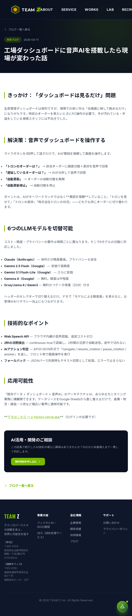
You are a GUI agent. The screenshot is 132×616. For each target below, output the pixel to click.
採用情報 (75, 535)
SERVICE (69, 10)
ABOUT (46, 10)
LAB (110, 10)
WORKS (91, 10)
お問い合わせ (111, 522)
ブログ (74, 541)
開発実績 (75, 529)
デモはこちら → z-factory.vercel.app (34, 417)
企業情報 (75, 522)
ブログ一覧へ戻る (19, 29)
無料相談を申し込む (26, 461)
